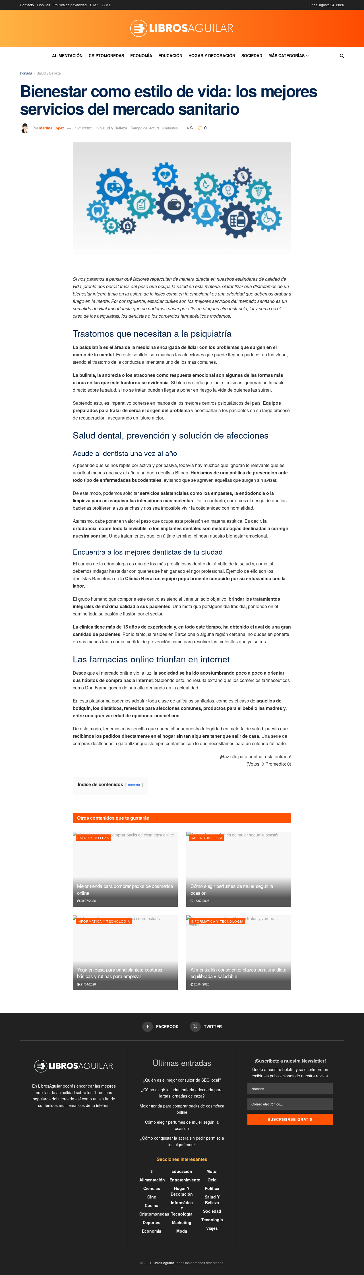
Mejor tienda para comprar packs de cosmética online (125, 889)
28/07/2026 (88, 900)
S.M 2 (106, 4)
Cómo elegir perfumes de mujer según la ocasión (232, 889)
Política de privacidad (70, 4)
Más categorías (286, 55)
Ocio (212, 1180)
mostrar (134, 784)
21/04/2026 (88, 984)
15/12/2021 (84, 128)
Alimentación (67, 55)
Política (212, 1188)
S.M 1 (94, 4)
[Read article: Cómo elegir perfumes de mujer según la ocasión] (238, 869)
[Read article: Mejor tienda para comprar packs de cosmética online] (125, 869)
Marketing (181, 1222)
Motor (212, 1171)
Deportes (151, 1222)
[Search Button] (342, 55)
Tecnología (212, 1219)
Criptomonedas (106, 55)
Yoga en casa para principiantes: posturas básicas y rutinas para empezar (119, 973)
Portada (26, 73)
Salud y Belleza (49, 73)
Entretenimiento (184, 1180)
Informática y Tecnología (103, 921)
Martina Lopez (51, 128)
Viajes (212, 1228)
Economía (141, 55)
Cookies (43, 4)
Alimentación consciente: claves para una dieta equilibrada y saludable (238, 973)
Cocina (151, 1205)
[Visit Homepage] (182, 28)
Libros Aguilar (163, 1262)
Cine (151, 1197)
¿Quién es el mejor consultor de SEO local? (182, 1080)
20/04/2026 (201, 984)
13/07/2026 (201, 900)
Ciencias (151, 1188)
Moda (181, 1231)
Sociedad (251, 55)
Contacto (27, 4)
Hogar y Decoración (212, 55)
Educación (170, 55)
